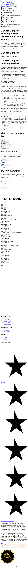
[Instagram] (14, 355)
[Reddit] (14, 348)
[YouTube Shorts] (14, 351)
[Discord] (14, 347)
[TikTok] (14, 353)
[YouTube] (14, 350)
